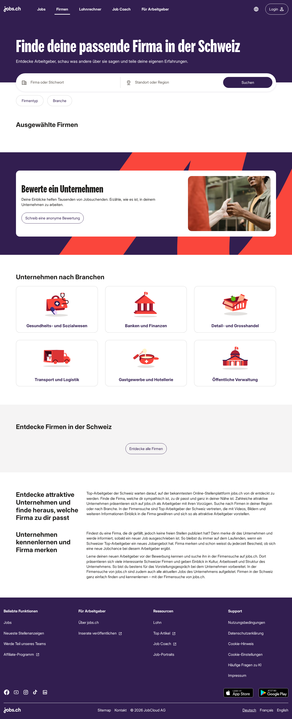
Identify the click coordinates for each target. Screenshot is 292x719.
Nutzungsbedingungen (246, 622)
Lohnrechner (90, 9)
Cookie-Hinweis (241, 643)
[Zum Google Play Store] (273, 692)
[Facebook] (7, 692)
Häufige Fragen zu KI (244, 665)
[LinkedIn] (45, 692)
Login (273, 9)
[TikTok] (35, 692)
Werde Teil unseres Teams (25, 643)
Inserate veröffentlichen (97, 633)
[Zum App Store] (238, 692)
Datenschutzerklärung (245, 633)
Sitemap (104, 710)
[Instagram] (26, 692)
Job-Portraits (163, 654)
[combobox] (68, 82)
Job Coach (121, 9)
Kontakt (121, 710)
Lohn (157, 622)
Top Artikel (161, 633)
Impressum (237, 675)
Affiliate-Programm (19, 654)
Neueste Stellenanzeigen (24, 633)
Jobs (41, 9)
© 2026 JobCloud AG (148, 710)
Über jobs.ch (88, 622)
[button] (29, 100)
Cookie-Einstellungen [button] (245, 654)
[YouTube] (16, 692)
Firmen (62, 9)
